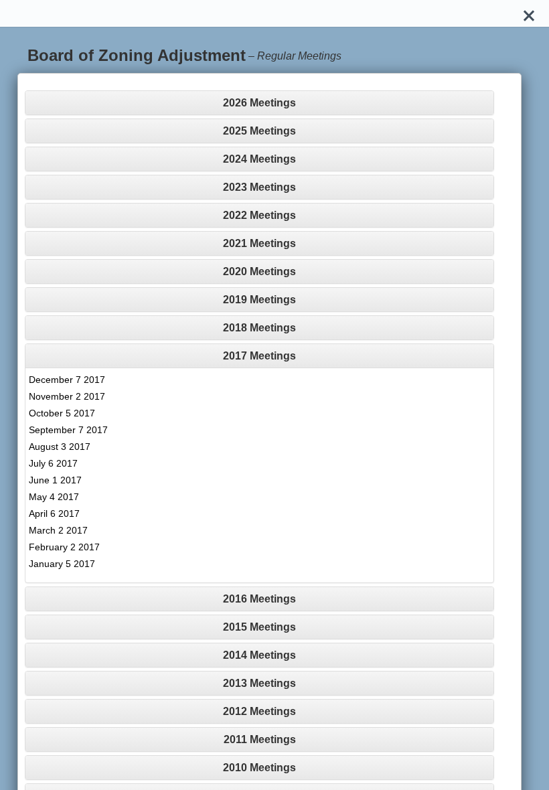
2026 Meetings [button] (259, 102)
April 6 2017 (54, 513)
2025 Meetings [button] (259, 131)
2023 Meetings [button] (259, 187)
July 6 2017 (53, 463)
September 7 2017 (68, 429)
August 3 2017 (59, 446)
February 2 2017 (64, 547)
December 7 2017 (67, 379)
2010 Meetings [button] (259, 767)
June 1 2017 (55, 480)
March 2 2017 (58, 530)
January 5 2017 (62, 563)
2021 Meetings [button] (259, 243)
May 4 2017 (54, 496)
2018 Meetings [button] (259, 327)
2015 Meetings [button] (259, 627)
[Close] (529, 13)
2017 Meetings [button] (259, 356)
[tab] (259, 102)
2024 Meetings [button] (259, 159)
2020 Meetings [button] (259, 271)
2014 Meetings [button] (259, 655)
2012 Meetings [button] (259, 711)
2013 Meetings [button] (259, 683)
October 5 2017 (62, 413)
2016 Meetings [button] (259, 599)
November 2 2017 (67, 396)
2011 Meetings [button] (260, 739)
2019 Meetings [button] (259, 299)
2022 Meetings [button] (259, 215)
